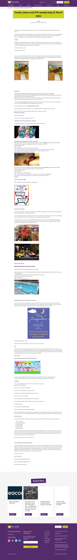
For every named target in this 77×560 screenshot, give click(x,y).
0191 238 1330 (11, 534)
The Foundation (11, 5)
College (28, 5)
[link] (24, 266)
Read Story (12, 514)
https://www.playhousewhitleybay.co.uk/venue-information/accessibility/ (29, 343)
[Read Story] (15, 492)
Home (9, 7)
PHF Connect (47, 533)
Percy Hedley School (42, 22)
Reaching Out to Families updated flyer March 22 (24, 118)
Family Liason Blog (34, 22)
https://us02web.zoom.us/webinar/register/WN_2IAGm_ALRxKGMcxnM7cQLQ (30, 111)
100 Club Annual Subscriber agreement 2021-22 (24, 437)
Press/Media (46, 540)
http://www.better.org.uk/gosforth (21, 278)
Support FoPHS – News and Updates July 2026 (61, 503)
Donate (66, 2)
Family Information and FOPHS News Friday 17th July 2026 (46, 503)
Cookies (46, 536)
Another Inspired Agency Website (61, 553)
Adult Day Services (38, 5)
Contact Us (60, 2)
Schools (20, 5)
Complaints (46, 542)
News (58, 5)
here (25, 47)
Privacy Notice (47, 538)
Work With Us (66, 5)
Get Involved (49, 5)
